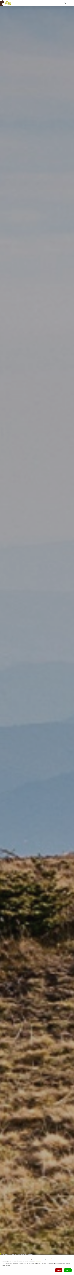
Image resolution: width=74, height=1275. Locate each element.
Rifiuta (59, 1270)
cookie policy (38, 1261)
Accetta (68, 1270)
